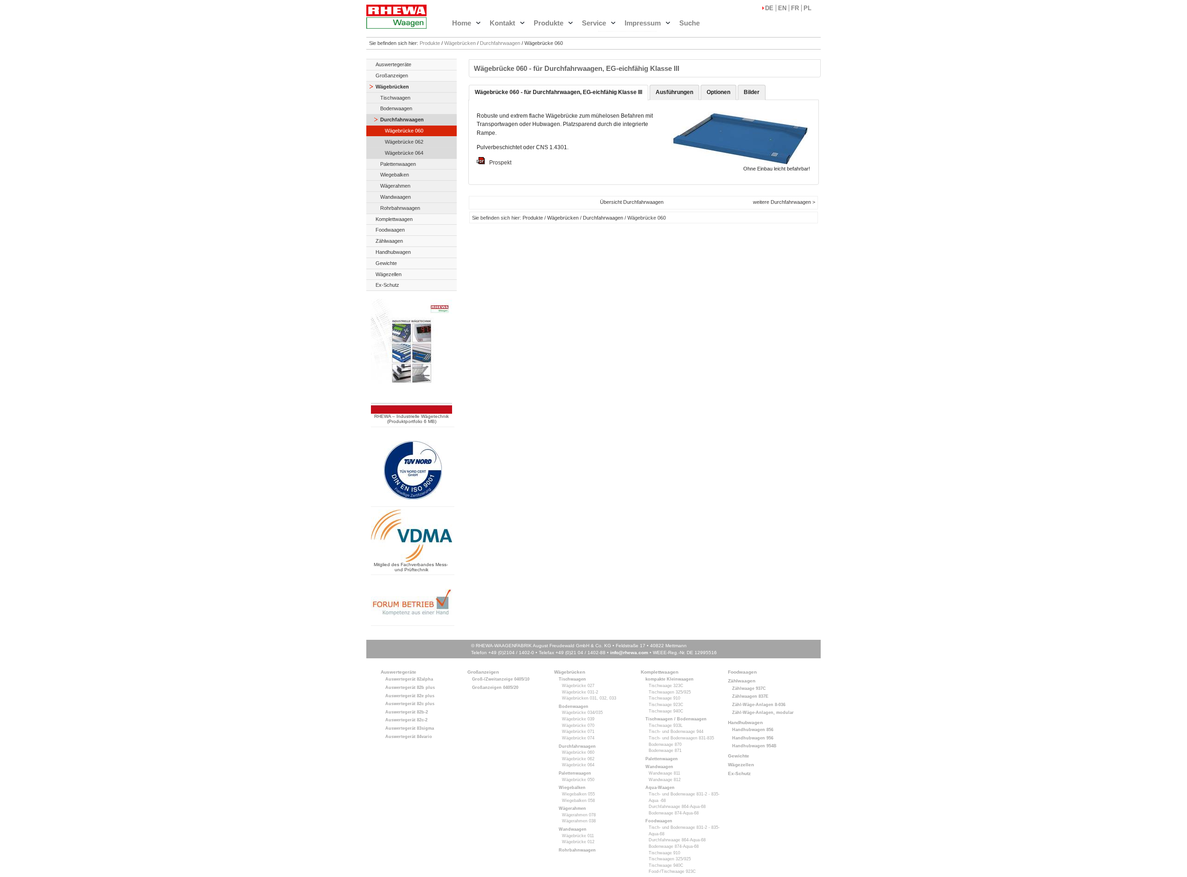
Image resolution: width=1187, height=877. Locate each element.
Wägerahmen (395, 186)
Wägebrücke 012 (578, 841)
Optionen (718, 92)
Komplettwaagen (394, 219)
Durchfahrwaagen (500, 43)
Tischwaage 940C (666, 711)
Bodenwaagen (396, 108)
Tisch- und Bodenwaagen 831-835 (681, 738)
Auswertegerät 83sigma (409, 728)
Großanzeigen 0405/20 (495, 687)
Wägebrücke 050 (578, 779)
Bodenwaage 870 (665, 744)
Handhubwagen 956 (752, 738)
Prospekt (498, 162)
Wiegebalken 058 (578, 800)
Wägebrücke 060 (404, 130)
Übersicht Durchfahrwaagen (632, 202)
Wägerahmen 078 (579, 815)
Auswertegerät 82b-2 (406, 712)
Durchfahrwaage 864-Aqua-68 (677, 806)
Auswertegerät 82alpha (409, 679)
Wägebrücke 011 (578, 835)
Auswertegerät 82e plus (409, 696)
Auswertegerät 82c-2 (406, 720)
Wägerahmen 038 (579, 821)
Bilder (751, 92)
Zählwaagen (389, 241)
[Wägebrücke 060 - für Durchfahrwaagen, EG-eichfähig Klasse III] (740, 162)
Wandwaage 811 (664, 773)
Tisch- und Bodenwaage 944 (676, 731)
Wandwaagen (395, 197)
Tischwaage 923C (666, 704)
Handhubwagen (393, 252)
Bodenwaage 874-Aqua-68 (674, 813)
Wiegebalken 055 (578, 794)
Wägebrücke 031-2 (580, 692)
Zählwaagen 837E (750, 696)
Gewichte (386, 263)
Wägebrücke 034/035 (582, 712)
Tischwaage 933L (666, 725)
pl (807, 8)
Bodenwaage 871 (665, 750)
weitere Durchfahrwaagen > (784, 202)
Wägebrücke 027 (578, 685)
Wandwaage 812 (665, 779)
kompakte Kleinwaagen (669, 679)
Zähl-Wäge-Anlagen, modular (763, 712)
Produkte (430, 43)
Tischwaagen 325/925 (670, 692)
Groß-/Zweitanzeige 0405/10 (501, 679)
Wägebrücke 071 (578, 731)
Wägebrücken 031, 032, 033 (589, 698)
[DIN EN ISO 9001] (413, 502)
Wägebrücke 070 (578, 725)
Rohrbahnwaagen (400, 208)
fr (795, 8)
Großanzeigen (392, 75)
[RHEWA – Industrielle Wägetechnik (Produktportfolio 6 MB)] (411, 411)
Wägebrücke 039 (578, 719)
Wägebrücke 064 (404, 153)
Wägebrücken (460, 43)
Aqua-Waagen (660, 787)
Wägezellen (389, 274)
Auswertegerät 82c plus (409, 703)
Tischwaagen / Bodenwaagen (676, 719)
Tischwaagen (395, 98)
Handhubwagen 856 (752, 729)
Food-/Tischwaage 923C (672, 871)
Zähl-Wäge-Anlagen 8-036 (758, 704)
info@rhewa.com (629, 652)
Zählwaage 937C (749, 688)
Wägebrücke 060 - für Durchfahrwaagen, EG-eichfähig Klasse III (558, 92)
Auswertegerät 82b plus (410, 687)
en (782, 8)
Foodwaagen (390, 230)
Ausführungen (674, 92)
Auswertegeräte (393, 64)
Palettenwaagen (398, 164)
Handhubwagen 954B (754, 746)
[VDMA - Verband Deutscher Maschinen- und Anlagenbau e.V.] (411, 559)
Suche (689, 23)
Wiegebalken (394, 174)
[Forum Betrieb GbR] (411, 621)
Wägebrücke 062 (404, 142)
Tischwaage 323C (666, 685)
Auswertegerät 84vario (408, 736)
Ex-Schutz (387, 285)
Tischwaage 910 (664, 698)
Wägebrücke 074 (578, 738)
